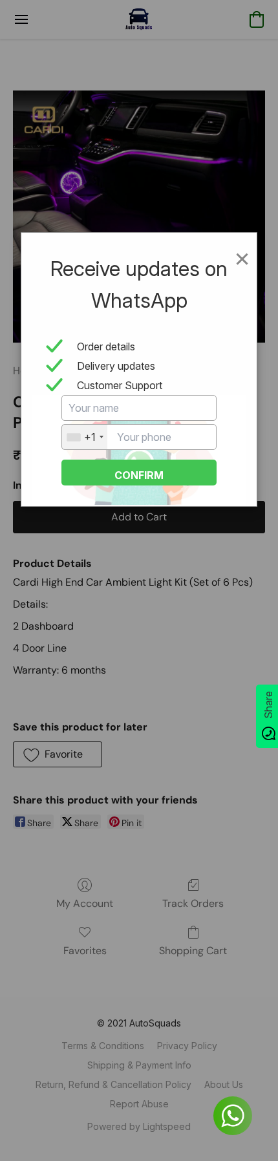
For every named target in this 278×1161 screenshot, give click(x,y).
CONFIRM (139, 475)
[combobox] (84, 437)
